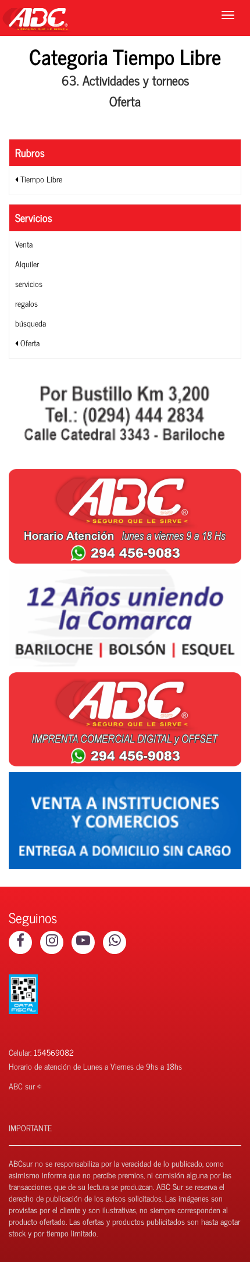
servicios (28, 283)
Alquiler (27, 263)
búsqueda (30, 322)
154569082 (54, 1052)
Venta (24, 243)
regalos (26, 303)
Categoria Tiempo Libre (125, 56)
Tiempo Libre (40, 178)
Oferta (29, 342)
